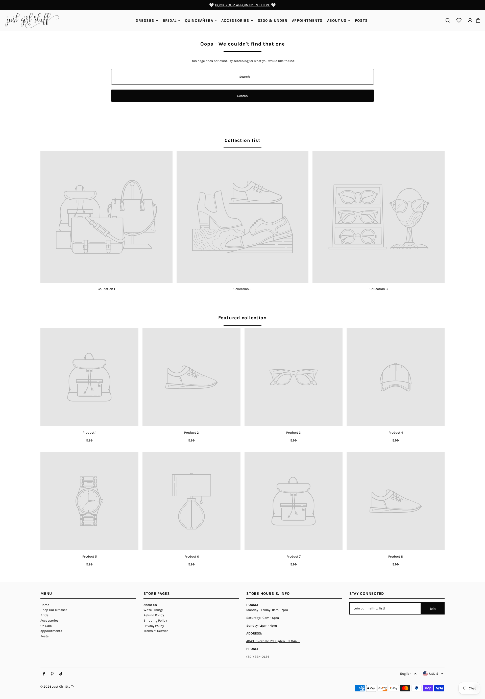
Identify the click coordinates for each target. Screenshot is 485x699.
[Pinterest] (52, 674)
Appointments (51, 631)
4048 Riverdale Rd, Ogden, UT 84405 (273, 641)
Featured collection (242, 318)
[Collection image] (106, 217)
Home (44, 605)
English (405, 673)
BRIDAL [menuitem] (170, 20)
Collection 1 (106, 289)
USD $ (433, 673)
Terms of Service (155, 631)
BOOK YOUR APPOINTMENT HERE (242, 5)
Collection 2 (242, 289)
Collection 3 (379, 289)
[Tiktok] (60, 674)
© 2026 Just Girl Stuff (56, 686)
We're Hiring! (153, 610)
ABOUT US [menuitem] (337, 20)
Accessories (49, 620)
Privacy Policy (153, 626)
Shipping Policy (155, 620)
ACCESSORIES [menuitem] (235, 20)
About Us (150, 605)
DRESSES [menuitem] (145, 20)
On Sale (46, 626)
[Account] (470, 20)
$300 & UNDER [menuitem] (272, 20)
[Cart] (478, 20)
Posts (44, 636)
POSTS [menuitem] (361, 20)
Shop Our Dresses (53, 610)
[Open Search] (448, 20)
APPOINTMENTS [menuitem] (307, 20)
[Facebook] (44, 674)
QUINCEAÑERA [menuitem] (199, 20)
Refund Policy (153, 615)
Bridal (45, 615)
